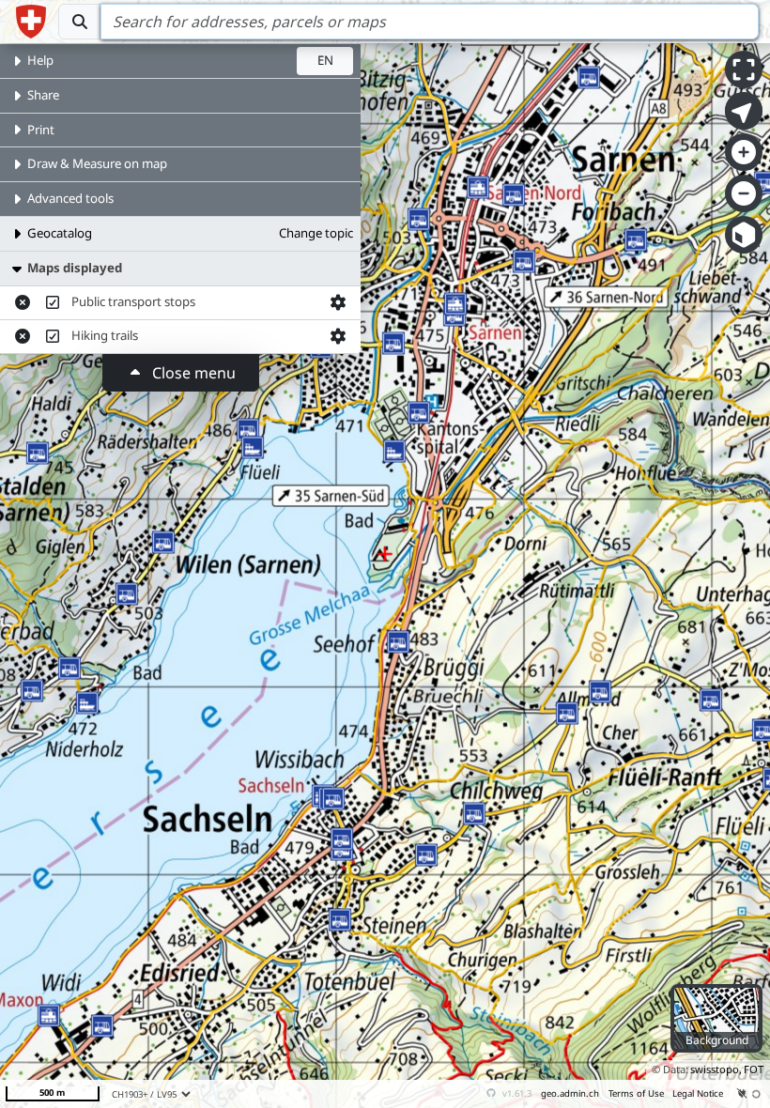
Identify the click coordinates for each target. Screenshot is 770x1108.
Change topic (316, 232)
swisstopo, (716, 1069)
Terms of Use (636, 1093)
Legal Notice (697, 1093)
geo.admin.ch (570, 1093)
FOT (753, 1069)
